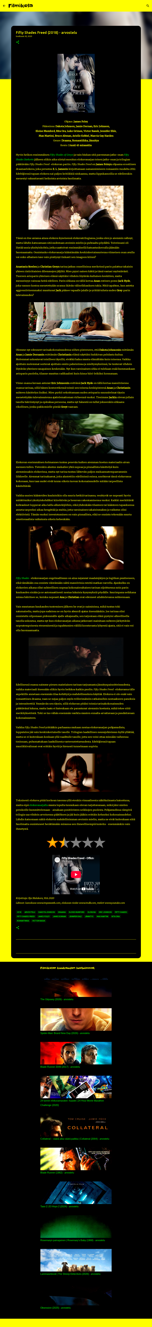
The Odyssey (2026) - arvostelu (56, 999)
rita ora (116, 916)
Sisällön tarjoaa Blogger (78, 1323)
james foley (44, 916)
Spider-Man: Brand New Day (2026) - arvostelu (65, 1033)
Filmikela (20, 5)
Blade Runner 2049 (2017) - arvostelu (60, 1067)
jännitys (89, 916)
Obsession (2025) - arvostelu (55, 1308)
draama (62, 912)
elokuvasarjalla (38, 805)
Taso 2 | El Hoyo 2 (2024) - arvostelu (59, 1206)
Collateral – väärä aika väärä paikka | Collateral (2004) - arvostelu (74, 1139)
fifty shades (121, 912)
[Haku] (37, 5)
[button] (17, 42)
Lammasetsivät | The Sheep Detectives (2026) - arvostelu (70, 1274)
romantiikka (23, 921)
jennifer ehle (75, 916)
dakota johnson (46, 912)
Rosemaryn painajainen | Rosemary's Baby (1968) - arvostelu (72, 1240)
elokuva (92, 912)
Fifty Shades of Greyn (61, 154)
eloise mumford (76, 912)
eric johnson (105, 912)
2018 (19, 912)
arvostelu (30, 912)
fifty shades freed (26, 916)
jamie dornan (59, 916)
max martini (102, 916)
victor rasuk (38, 921)
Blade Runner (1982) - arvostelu (57, 1172)
